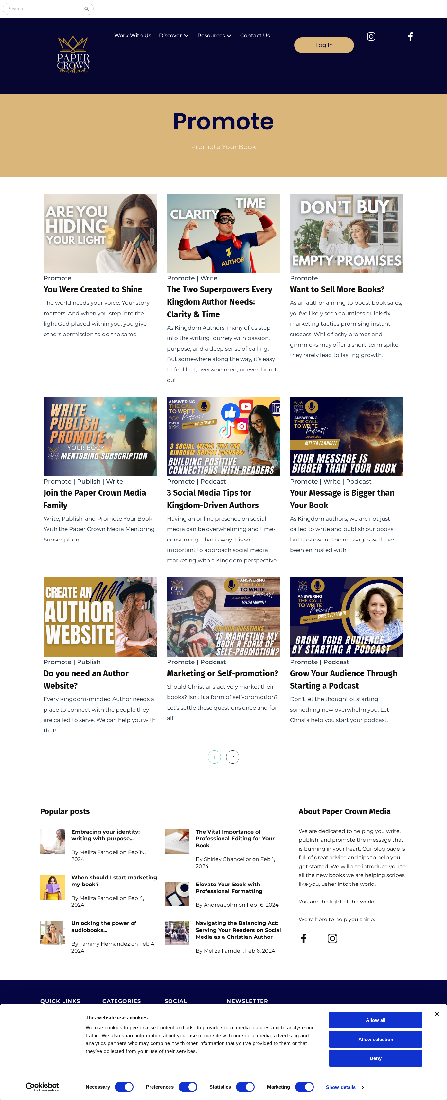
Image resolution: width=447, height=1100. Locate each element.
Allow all (375, 1020)
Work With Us (132, 35)
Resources (211, 35)
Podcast (213, 481)
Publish (89, 481)
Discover (170, 35)
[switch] (188, 1087)
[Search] (86, 8)
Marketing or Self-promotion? (222, 674)
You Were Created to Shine (93, 290)
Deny (376, 1058)
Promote (58, 278)
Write (209, 278)
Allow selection (375, 1039)
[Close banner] (437, 1014)
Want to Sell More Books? (337, 290)
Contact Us (255, 35)
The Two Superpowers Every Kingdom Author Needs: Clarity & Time (219, 302)
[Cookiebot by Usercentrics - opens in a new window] (42, 1087)
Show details (341, 1087)
